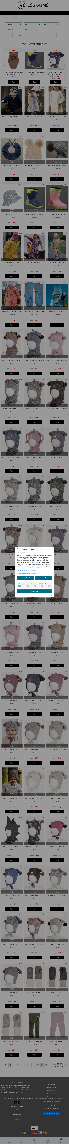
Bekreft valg (34, 591)
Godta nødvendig (25, 578)
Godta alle (43, 578)
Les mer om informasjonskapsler (26, 570)
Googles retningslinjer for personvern (27, 573)
